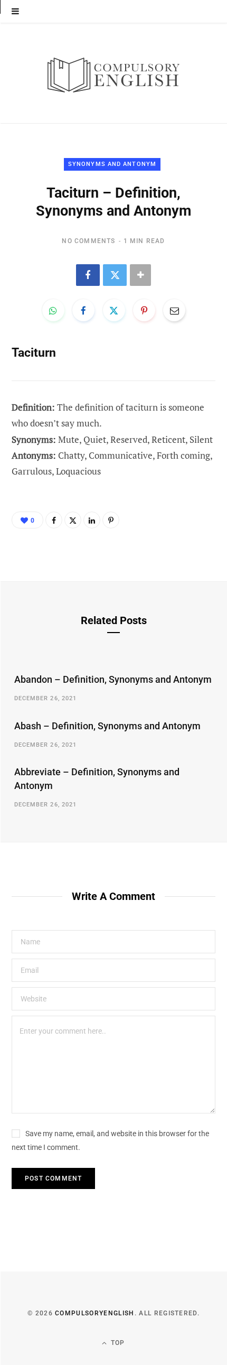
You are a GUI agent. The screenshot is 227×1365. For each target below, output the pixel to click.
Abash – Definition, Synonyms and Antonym (107, 725)
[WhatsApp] (53, 310)
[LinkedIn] (91, 520)
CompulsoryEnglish (94, 1313)
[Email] (174, 310)
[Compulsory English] (113, 73)
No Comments (88, 241)
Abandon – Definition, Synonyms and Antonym (113, 679)
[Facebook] (88, 275)
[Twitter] (115, 275)
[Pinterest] (144, 310)
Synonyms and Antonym (112, 164)
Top (117, 1343)
